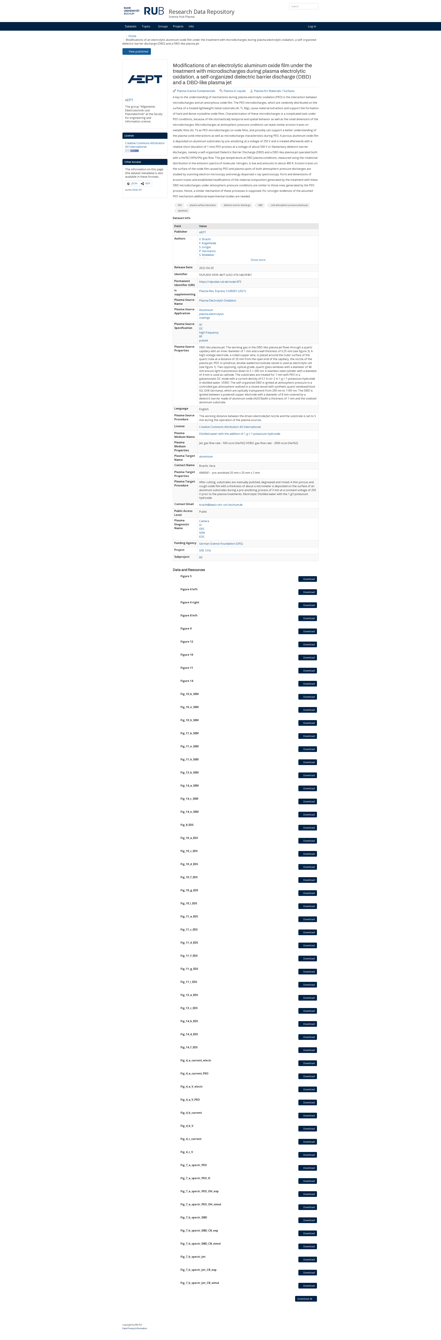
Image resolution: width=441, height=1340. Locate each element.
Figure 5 (186, 576)
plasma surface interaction (203, 205)
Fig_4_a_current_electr (196, 1060)
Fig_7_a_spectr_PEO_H (195, 1178)
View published (139, 52)
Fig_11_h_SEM (190, 759)
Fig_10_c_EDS (189, 851)
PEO (180, 205)
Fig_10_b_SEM (190, 694)
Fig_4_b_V (187, 1126)
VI (200, 525)
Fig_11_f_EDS (189, 956)
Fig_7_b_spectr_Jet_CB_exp (199, 1270)
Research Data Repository (201, 12)
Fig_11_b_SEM (190, 733)
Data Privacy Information (134, 1328)
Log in (312, 26)
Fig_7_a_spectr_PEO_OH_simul (201, 1204)
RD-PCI (138, 1324)
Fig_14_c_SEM (189, 799)
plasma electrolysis (211, 314)
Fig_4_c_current (191, 1139)
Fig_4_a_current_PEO (194, 1073)
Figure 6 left (189, 589)
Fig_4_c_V (187, 1152)
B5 (201, 557)
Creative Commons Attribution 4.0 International (145, 145)
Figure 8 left (189, 615)
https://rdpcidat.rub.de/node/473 (220, 282)
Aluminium (206, 310)
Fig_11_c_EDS (189, 929)
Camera (204, 521)
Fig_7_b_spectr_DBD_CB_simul (201, 1243)
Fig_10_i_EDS (189, 903)
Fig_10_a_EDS (189, 838)
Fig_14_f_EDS (189, 1047)
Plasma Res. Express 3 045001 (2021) (222, 291)
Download (308, 579)
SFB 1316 (205, 550)
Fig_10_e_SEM (190, 707)
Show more (258, 260)
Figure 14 (187, 681)
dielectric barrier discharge (237, 205)
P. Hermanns (207, 251)
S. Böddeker (206, 255)
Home (132, 36)
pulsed (203, 340)
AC (201, 324)
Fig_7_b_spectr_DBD (194, 1217)
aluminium (206, 456)
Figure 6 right (190, 602)
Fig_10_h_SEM (190, 720)
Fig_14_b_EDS (189, 1021)
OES (201, 529)
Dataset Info (181, 218)
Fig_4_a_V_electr (192, 1086)
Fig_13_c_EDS (189, 1008)
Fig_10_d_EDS (189, 864)
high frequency (209, 332)
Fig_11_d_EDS (189, 942)
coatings (204, 318)
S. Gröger (205, 247)
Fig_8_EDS (187, 825)
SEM (202, 533)
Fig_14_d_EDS (189, 1034)
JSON (134, 183)
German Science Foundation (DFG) (221, 544)
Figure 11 (187, 668)
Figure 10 (187, 655)
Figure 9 (186, 628)
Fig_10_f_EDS (189, 877)
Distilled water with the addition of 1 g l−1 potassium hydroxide (239, 434)
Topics (146, 26)
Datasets (130, 26)
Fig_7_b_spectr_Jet (193, 1257)
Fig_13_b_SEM (190, 772)
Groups (163, 26)
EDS (201, 537)
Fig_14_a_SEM (190, 785)
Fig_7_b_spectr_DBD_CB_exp (199, 1230)
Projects (178, 26)
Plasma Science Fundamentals (196, 91)
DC (201, 328)
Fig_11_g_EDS (189, 969)
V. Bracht (205, 239)
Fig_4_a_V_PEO (190, 1100)
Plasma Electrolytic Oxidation (217, 300)
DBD (260, 205)
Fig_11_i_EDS (189, 982)
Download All (305, 1298)
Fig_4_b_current (191, 1113)
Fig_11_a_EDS (189, 916)
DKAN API (137, 189)
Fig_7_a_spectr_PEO (194, 1165)
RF (200, 336)
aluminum (183, 210)
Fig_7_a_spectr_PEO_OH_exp (200, 1191)
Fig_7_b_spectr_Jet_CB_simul (200, 1283)
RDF (147, 183)
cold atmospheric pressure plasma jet (289, 205)
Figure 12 (187, 641)
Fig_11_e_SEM (190, 746)
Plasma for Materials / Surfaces (274, 91)
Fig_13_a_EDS (189, 995)
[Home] (143, 10)
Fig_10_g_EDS (189, 890)
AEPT (129, 100)
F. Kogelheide (207, 243)
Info (192, 26)
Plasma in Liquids (235, 91)
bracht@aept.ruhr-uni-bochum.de (221, 505)
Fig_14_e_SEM (190, 812)
